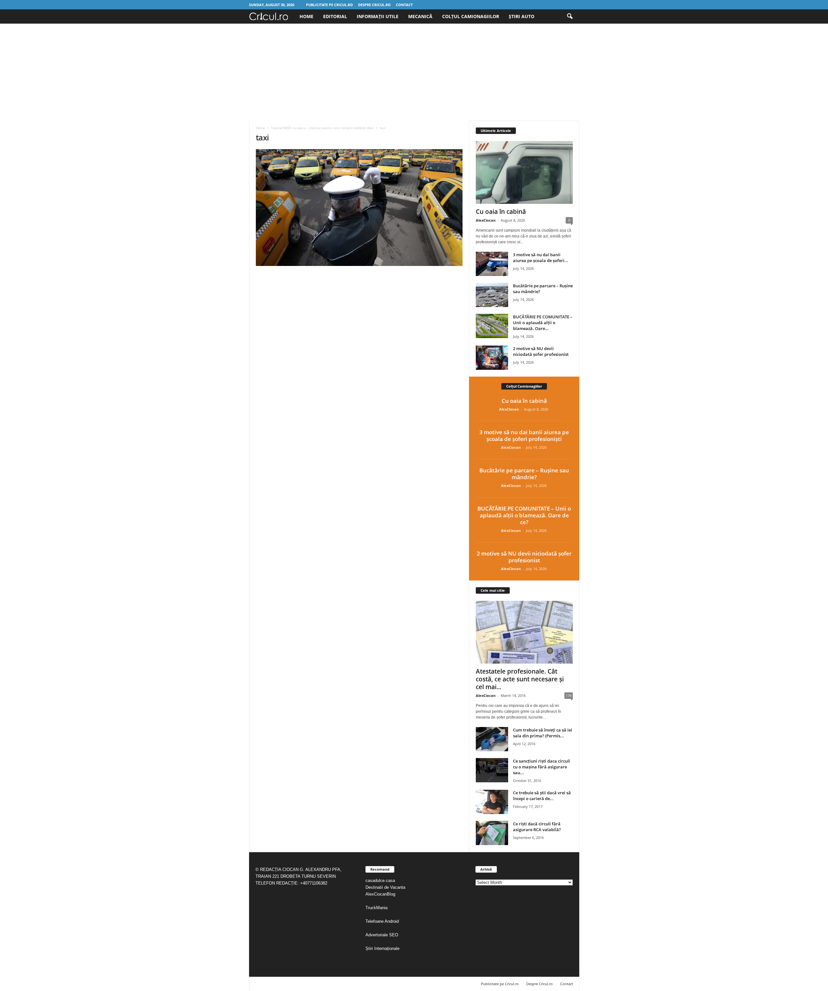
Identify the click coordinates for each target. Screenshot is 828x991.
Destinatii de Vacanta (386, 887)
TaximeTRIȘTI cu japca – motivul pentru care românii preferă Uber (322, 128)
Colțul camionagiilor (470, 16)
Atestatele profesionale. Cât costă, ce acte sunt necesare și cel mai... (520, 679)
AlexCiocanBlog (380, 894)
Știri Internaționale (383, 948)
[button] (569, 16)
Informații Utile (377, 16)
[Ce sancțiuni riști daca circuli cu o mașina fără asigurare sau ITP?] (492, 770)
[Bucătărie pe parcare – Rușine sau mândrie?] (492, 295)
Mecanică (420, 16)
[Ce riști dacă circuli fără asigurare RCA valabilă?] (492, 833)
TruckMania (376, 907)
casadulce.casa (380, 880)
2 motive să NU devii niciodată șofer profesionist (541, 351)
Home (306, 16)
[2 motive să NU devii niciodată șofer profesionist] (492, 358)
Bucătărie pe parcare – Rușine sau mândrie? (524, 474)
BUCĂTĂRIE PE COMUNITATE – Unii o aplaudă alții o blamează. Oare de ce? (524, 515)
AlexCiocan (486, 220)
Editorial (335, 16)
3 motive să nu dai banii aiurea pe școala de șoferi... (540, 257)
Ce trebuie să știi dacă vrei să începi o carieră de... (542, 795)
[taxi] (359, 207)
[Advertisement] (414, 72)
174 (569, 695)
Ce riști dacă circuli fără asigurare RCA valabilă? (537, 826)
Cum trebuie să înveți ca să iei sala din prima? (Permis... (542, 733)
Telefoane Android (382, 921)
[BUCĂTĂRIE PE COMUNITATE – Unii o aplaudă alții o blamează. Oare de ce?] (492, 326)
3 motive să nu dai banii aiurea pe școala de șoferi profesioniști (524, 435)
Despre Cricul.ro (374, 4)
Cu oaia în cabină (501, 211)
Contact (404, 4)
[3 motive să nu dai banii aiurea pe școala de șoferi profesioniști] (492, 264)
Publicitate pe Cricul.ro (329, 4)
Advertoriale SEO (381, 934)
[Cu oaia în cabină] (524, 172)
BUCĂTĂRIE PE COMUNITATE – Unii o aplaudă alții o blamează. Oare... (542, 322)
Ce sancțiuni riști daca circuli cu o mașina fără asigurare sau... (541, 767)
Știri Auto (521, 16)
